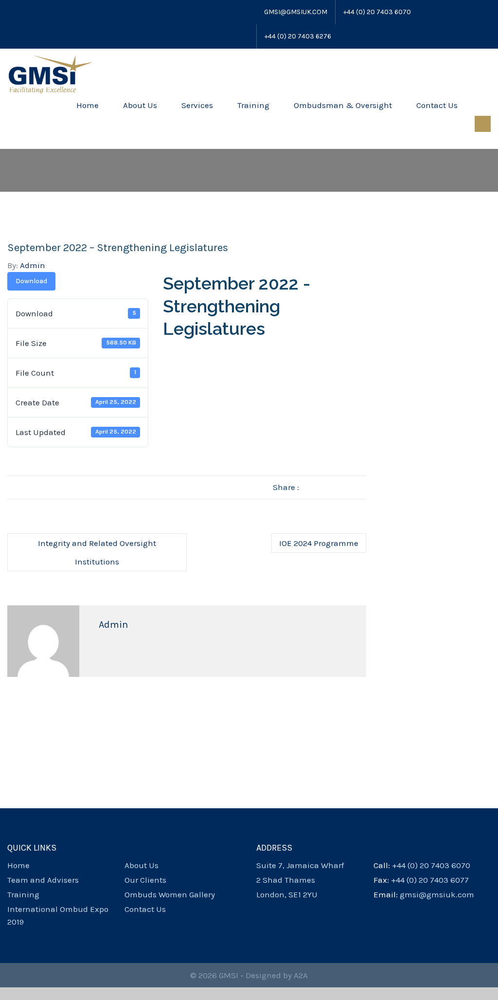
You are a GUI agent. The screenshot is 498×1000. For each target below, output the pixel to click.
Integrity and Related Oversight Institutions (97, 552)
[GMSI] (50, 73)
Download (31, 281)
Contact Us (437, 105)
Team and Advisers (43, 880)
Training (253, 105)
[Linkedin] (49, 12)
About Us (140, 105)
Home (87, 105)
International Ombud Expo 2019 (57, 915)
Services (197, 105)
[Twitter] (23, 12)
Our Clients (145, 880)
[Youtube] (36, 12)
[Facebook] (11, 12)
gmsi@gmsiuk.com (295, 12)
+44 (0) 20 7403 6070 (377, 12)
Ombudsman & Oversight (343, 105)
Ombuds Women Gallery (169, 894)
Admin (32, 265)
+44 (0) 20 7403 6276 (298, 36)
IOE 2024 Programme (318, 543)
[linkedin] (294, 909)
